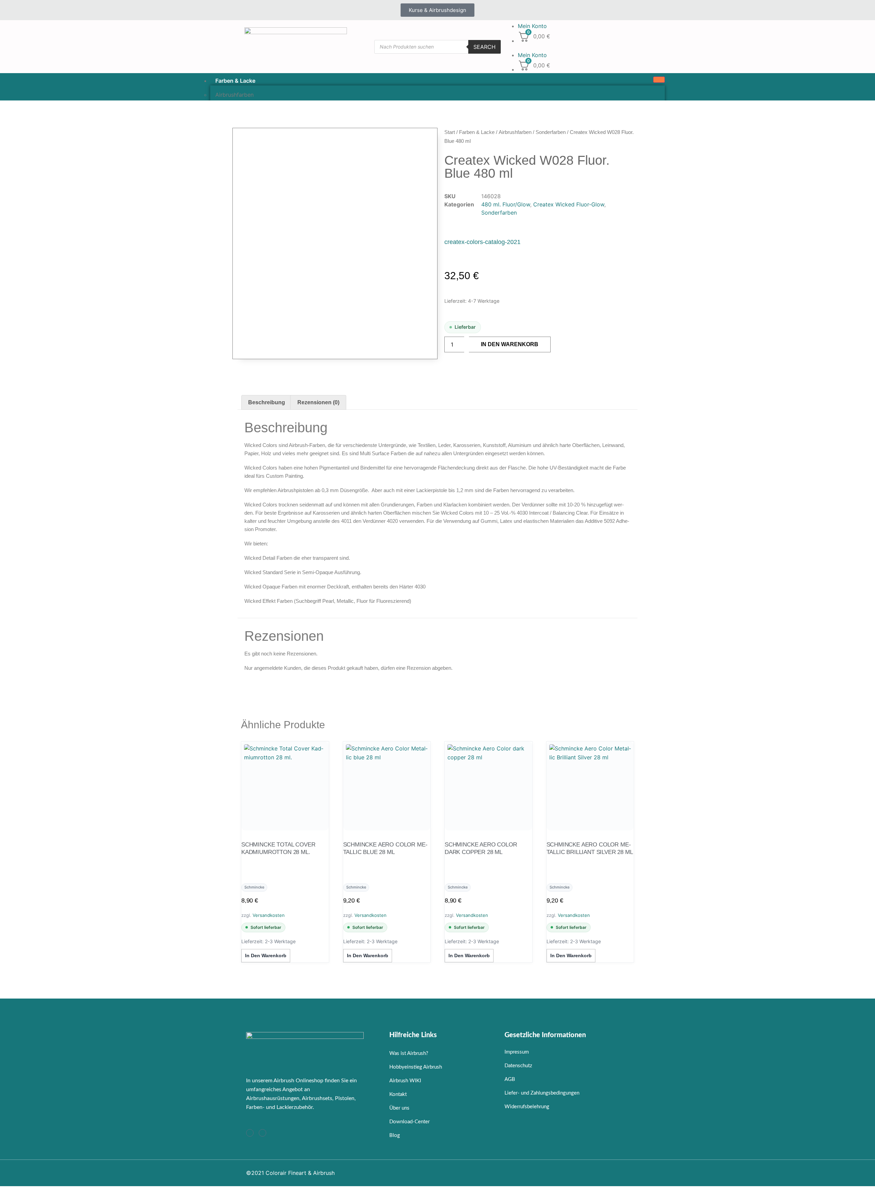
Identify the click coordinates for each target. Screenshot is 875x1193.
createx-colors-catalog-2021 (482, 242)
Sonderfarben (551, 132)
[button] (567, 47)
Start (449, 132)
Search (484, 46)
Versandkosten (269, 915)
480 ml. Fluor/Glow (505, 204)
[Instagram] (250, 1133)
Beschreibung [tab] (266, 402)
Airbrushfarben (515, 132)
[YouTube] (262, 1133)
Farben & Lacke (235, 80)
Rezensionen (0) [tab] (318, 402)
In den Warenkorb (509, 344)
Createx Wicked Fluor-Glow (568, 204)
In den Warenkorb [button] (265, 955)
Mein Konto (532, 26)
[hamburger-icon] (659, 80)
